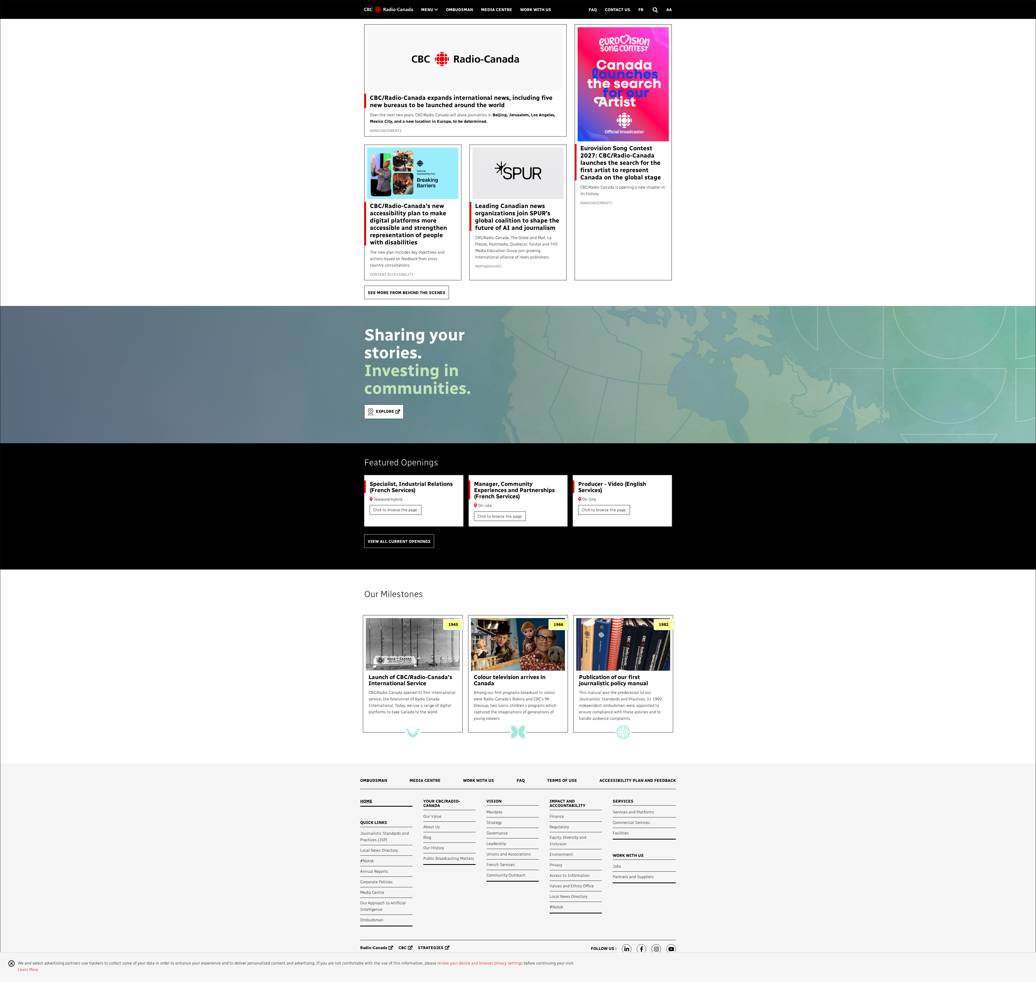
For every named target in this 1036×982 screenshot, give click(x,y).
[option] (413, 673)
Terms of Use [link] (562, 780)
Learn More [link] (28, 969)
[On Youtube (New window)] (671, 949)
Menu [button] (429, 9)
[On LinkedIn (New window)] (626, 949)
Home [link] (366, 801)
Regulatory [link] (559, 826)
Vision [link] (494, 801)
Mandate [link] (494, 811)
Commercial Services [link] (631, 822)
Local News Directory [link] (379, 850)
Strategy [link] (494, 822)
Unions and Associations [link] (508, 853)
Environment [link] (561, 854)
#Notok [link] (367, 860)
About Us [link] (431, 826)
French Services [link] (500, 864)
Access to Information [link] (570, 875)
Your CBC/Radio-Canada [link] (441, 803)
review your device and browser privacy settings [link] (480, 962)
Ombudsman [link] (459, 9)
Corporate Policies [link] (376, 881)
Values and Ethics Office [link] (572, 885)
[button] (655, 9)
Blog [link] (427, 837)
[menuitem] (373, 782)
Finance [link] (557, 816)
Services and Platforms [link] (633, 811)
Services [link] (623, 801)
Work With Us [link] (535, 9)
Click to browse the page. (395, 509)
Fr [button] (640, 9)
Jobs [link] (617, 866)
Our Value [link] (432, 816)
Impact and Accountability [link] (567, 803)
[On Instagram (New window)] (656, 949)
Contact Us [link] (617, 9)
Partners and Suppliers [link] (633, 876)
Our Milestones (393, 593)
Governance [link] (497, 832)
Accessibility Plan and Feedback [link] (637, 780)
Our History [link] (433, 847)
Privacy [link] (556, 864)
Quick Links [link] (373, 822)
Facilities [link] (621, 832)
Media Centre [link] (496, 9)
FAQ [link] (593, 9)
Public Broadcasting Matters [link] (448, 858)
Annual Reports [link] (374, 871)
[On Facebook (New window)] (641, 949)
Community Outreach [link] (506, 874)
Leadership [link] (496, 843)
